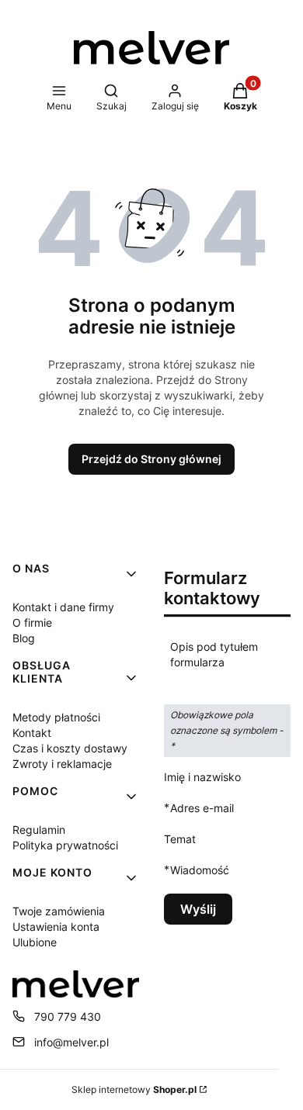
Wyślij (198, 909)
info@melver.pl (71, 1042)
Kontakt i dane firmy (63, 607)
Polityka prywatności (65, 845)
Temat (180, 838)
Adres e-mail (202, 807)
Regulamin (38, 829)
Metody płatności (56, 717)
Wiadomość (199, 870)
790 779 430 (67, 1016)
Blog (23, 638)
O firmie (32, 622)
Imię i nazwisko (202, 776)
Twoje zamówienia (58, 911)
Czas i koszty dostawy (69, 748)
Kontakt (31, 732)
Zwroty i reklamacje (62, 763)
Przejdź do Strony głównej (151, 458)
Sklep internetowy (134, 1089)
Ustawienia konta (55, 926)
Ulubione (34, 942)
